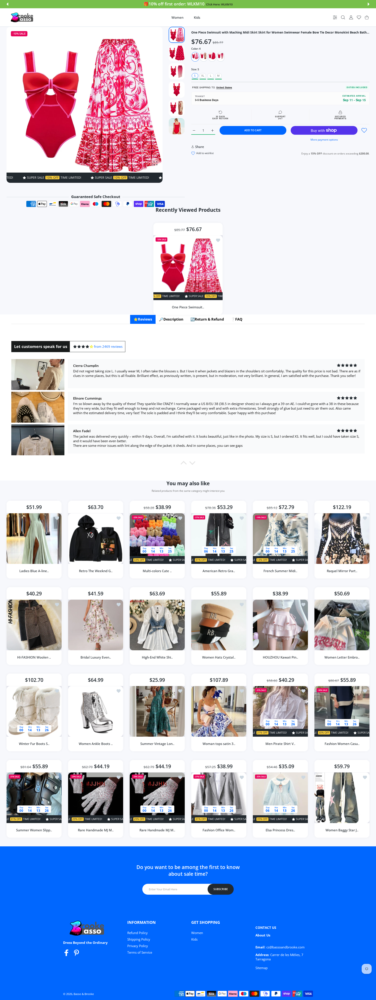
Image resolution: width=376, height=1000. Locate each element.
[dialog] (343, 17)
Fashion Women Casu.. (342, 743)
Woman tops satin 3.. (219, 743)
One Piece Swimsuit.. (188, 307)
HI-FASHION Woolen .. (34, 657)
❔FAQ (236, 319)
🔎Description (171, 319)
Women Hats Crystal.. (218, 657)
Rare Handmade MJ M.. (96, 830)
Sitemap (261, 968)
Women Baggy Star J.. (342, 830)
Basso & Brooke (84, 994)
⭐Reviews (143, 319)
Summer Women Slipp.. (34, 830)
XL (202, 75)
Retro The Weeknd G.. (95, 571)
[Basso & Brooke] (22, 17)
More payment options (324, 139)
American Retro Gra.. (219, 571)
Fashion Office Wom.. (219, 830)
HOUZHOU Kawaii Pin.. (280, 657)
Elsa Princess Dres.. (280, 830)
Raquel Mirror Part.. (342, 571)
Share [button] (199, 147)
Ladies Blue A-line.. (34, 571)
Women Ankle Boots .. (96, 743)
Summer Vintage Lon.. (157, 743)
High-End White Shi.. (157, 657)
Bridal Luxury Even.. (96, 657)
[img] (83, 346)
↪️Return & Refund (207, 319)
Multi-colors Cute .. (157, 571)
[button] (7, 4)
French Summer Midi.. (280, 571)
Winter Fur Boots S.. (34, 743)
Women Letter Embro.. (341, 657)
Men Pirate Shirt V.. (280, 743)
